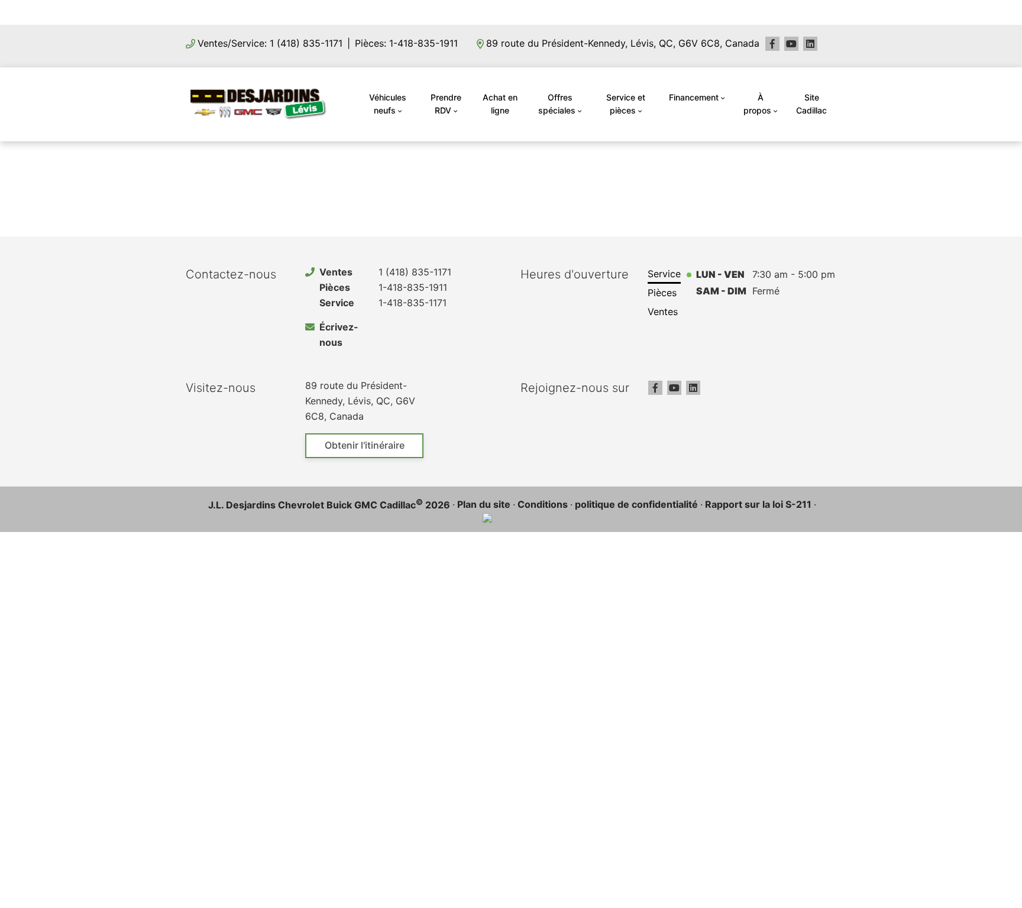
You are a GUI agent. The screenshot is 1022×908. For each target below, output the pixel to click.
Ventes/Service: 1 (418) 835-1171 (270, 43)
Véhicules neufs (387, 103)
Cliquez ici (586, 12)
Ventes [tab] (663, 311)
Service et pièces (625, 103)
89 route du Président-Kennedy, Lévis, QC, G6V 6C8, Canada (622, 43)
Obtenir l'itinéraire (365, 445)
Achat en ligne (500, 103)
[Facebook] (772, 44)
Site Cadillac (811, 103)
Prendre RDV (446, 103)
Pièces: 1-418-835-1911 (406, 43)
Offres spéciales (556, 103)
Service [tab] (664, 274)
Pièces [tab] (662, 293)
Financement (694, 97)
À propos (757, 103)
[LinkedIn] (810, 44)
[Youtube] (791, 44)
